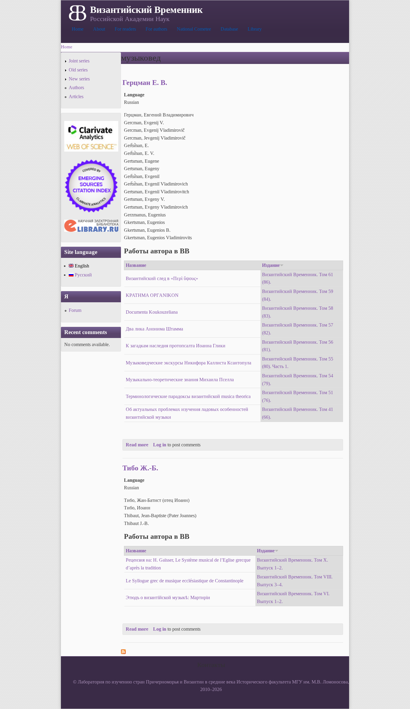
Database (229, 29)
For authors (156, 29)
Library (255, 29)
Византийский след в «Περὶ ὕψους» (162, 278)
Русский (83, 274)
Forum (75, 310)
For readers (125, 29)
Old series (78, 69)
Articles (76, 96)
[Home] (77, 12)
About (99, 29)
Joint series (79, 60)
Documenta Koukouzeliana (152, 312)
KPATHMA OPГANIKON (152, 295)
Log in (159, 444)
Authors (76, 87)
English (81, 265)
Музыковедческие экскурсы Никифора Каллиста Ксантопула (188, 362)
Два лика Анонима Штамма (154, 328)
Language (134, 94)
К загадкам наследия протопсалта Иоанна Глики (175, 345)
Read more (137, 444)
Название (136, 265)
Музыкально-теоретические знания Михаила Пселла (180, 379)
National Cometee (194, 29)
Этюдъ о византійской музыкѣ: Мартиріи (168, 597)
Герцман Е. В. (144, 82)
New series (79, 78)
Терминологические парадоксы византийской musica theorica (188, 396)
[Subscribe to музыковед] (123, 652)
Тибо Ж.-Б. (140, 468)
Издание (271, 265)
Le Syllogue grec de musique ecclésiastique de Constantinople (184, 580)
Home (77, 29)
